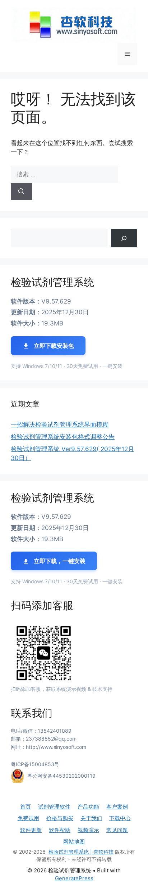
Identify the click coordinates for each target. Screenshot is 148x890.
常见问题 (117, 830)
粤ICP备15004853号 (35, 764)
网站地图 (74, 841)
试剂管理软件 (54, 806)
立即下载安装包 (53, 345)
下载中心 (120, 818)
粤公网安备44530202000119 (61, 775)
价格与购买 (59, 818)
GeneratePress (74, 878)
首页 (25, 806)
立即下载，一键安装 (58, 561)
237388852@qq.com (51, 739)
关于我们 (91, 818)
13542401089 (54, 731)
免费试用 (28, 818)
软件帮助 (59, 830)
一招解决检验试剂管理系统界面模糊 (59, 424)
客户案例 (117, 806)
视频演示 (88, 830)
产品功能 (88, 806)
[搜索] (21, 192)
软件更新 (31, 830)
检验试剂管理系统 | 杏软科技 (81, 852)
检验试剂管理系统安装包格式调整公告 (63, 436)
